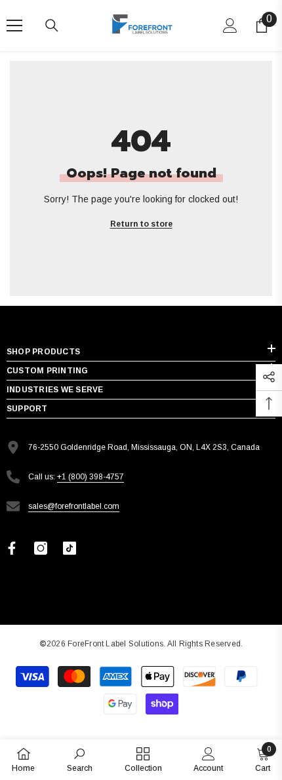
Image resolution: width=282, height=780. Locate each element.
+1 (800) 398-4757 (90, 476)
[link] (80, 759)
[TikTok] (69, 548)
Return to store (141, 224)
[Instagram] (40, 548)
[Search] (52, 25)
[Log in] (230, 25)
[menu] (14, 25)
